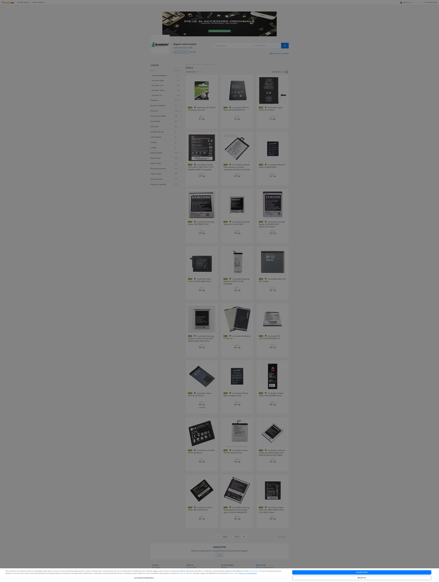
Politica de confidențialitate (248, 573)
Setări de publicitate (186, 573)
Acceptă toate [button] (361, 572)
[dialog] (219, 575)
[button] (144, 576)
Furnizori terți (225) (256, 571)
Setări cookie (233, 573)
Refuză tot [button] (362, 578)
